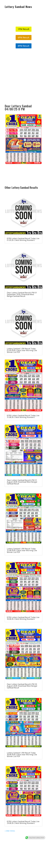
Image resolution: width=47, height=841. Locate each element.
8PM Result (23, 45)
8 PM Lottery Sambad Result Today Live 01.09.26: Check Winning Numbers (23, 239)
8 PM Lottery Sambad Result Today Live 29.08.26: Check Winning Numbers (23, 822)
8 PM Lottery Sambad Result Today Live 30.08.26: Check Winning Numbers (23, 618)
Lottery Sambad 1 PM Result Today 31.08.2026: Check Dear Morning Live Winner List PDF (22, 550)
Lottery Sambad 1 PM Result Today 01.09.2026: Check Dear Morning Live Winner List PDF (22, 350)
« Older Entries (10, 831)
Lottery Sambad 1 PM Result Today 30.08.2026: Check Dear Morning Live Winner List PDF (22, 755)
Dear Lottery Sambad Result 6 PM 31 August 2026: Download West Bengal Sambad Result (22, 482)
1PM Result (23, 29)
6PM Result (23, 37)
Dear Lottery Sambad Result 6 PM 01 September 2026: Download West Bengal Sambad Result (22, 294)
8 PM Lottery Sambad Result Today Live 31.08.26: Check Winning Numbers (23, 416)
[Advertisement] (23, 76)
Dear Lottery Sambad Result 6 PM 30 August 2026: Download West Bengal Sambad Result (22, 686)
